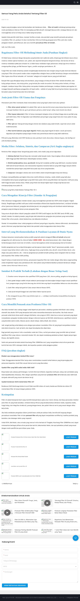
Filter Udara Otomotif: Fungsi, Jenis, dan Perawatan (26, 501)
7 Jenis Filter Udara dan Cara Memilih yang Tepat (66, 531)
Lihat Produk (71, 437)
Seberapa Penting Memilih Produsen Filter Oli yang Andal (26, 531)
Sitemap (61, 598)
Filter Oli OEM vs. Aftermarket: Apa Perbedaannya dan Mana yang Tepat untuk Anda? (26, 521)
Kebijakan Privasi (72, 598)
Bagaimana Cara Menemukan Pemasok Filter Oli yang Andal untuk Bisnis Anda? (66, 521)
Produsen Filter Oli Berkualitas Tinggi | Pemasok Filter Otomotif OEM (26, 512)
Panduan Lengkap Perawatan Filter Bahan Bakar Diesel (66, 512)
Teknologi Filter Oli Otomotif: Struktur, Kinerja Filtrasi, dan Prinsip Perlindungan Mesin (67, 501)
